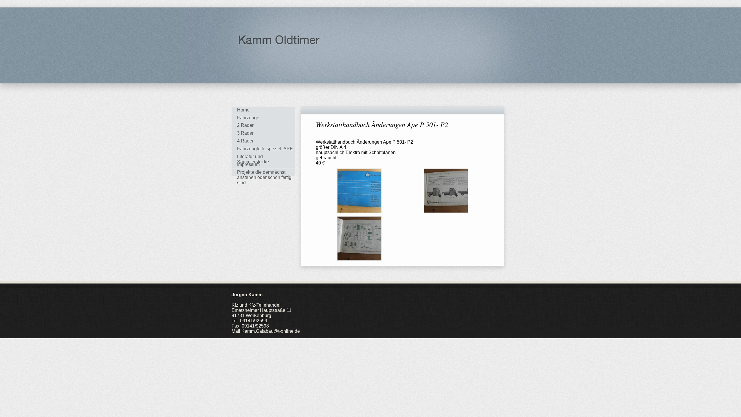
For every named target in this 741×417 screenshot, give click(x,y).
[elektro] (359, 190)
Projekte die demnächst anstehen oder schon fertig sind (264, 173)
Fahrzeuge (248, 117)
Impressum (248, 164)
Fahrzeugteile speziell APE (265, 148)
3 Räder (245, 133)
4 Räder (245, 140)
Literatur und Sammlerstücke (253, 157)
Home (243, 109)
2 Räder (245, 125)
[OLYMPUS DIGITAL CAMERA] (446, 190)
